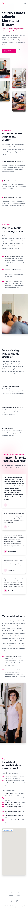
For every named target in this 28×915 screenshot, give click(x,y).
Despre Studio (9, 892)
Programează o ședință (7, 50)
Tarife (18, 895)
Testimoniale (19, 892)
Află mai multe (21, 50)
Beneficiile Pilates (17, 890)
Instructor (10, 895)
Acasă (7, 890)
